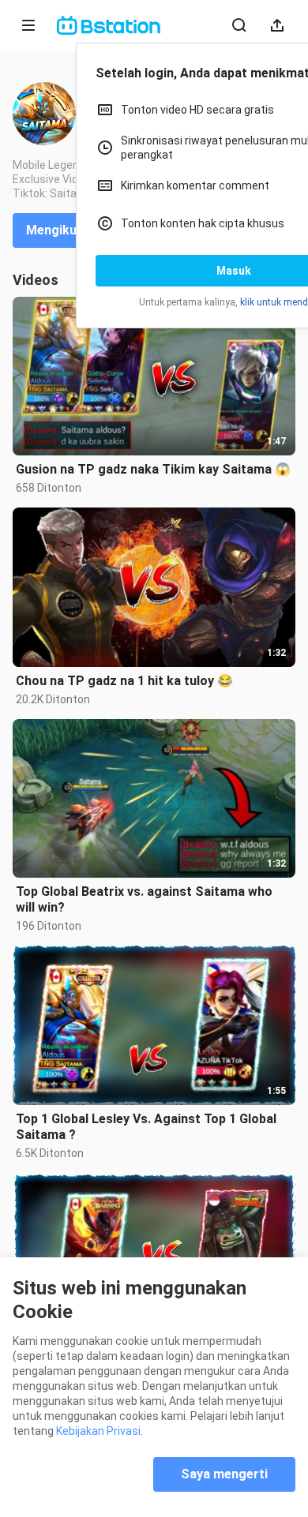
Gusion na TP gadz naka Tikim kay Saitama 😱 (153, 469)
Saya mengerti (224, 1473)
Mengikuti (55, 230)
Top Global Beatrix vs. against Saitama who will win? (144, 899)
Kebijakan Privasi (98, 1431)
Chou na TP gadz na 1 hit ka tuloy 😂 (124, 680)
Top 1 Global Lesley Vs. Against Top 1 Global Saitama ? (146, 1126)
